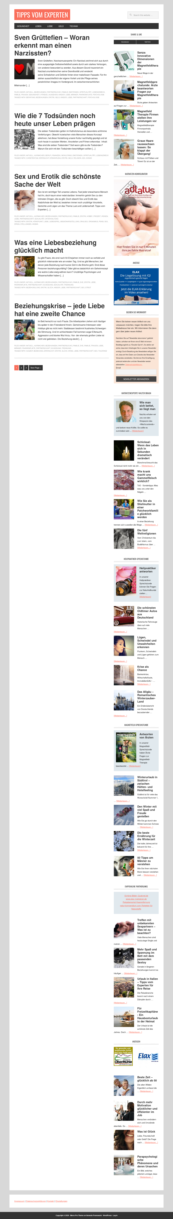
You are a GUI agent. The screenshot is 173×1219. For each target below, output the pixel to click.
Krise (70, 351)
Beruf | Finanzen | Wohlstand (58, 155)
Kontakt (50, 1201)
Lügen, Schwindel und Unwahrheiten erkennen (146, 642)
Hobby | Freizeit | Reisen (97, 216)
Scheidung (48, 285)
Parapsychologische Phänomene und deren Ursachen (147, 1161)
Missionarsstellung (69, 221)
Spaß (17, 224)
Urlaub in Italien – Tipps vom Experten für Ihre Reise (147, 983)
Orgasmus (93, 221)
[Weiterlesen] (138, 430)
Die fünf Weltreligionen (146, 531)
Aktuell (29, 92)
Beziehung (31, 287)
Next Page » (36, 367)
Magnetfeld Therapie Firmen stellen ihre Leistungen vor (147, 116)
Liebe (68, 94)
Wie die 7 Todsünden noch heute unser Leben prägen (54, 119)
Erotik (83, 216)
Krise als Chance (143, 668)
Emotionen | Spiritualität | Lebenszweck (87, 92)
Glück (50, 287)
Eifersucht (44, 158)
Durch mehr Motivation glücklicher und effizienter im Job (147, 1108)
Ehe (81, 282)
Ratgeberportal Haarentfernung (136, 902)
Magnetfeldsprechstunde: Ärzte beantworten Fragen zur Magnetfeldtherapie (147, 90)
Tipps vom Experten (42, 14)
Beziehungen (42, 97)
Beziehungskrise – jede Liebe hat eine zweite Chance (59, 309)
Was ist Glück (146, 1131)
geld (57, 97)
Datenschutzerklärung (133, 364)
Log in (115, 1215)
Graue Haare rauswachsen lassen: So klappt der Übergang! (145, 147)
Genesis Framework (94, 1215)
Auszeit (29, 351)
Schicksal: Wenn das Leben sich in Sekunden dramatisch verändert (148, 450)
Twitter (147, 42)
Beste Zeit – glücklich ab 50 (147, 1078)
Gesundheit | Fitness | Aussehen (43, 94)
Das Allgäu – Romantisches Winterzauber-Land (146, 696)
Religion (77, 158)
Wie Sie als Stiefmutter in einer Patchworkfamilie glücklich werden (147, 509)
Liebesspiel (54, 221)
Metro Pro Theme (77, 1215)
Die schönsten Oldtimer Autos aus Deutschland (147, 612)
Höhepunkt (38, 221)
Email (118, 367)
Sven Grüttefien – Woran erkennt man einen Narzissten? (52, 45)
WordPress (107, 1215)
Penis (101, 221)
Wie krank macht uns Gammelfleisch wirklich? (147, 476)
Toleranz (102, 351)
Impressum (19, 1201)
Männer (74, 94)
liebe (70, 97)
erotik (51, 97)
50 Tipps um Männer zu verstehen (145, 861)
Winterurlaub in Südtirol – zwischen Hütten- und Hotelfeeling (147, 783)
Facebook (125, 42)
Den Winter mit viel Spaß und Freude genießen (147, 811)
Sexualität (39, 219)
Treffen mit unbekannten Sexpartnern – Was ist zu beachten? (146, 926)
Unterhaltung (51, 219)
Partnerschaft (80, 97)
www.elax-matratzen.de (136, 898)
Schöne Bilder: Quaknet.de (136, 895)
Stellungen (25, 224)
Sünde (89, 158)
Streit (88, 287)
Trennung (68, 285)
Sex (83, 158)
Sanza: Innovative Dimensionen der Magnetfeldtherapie (147, 60)
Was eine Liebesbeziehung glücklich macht (55, 246)
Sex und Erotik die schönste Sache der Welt (57, 180)
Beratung (30, 97)
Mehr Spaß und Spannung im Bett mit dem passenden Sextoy (147, 955)
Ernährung (55, 158)
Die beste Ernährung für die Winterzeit (146, 836)
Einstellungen (61, 1201)
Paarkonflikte (85, 94)
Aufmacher (39, 155)
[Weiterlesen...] (136, 76)
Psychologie (98, 94)
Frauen (24, 94)
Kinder (62, 94)
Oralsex (84, 221)
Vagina (35, 224)
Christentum (32, 158)
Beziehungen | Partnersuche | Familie (51, 92)
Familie (17, 94)
